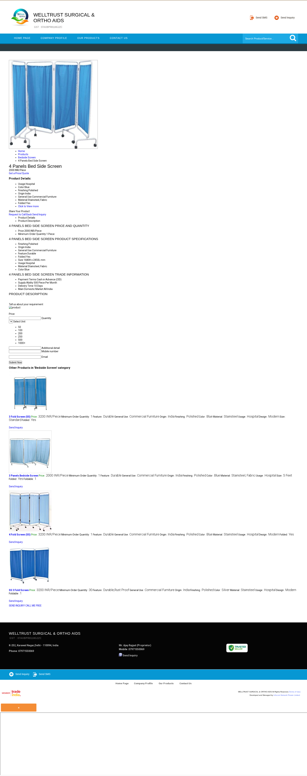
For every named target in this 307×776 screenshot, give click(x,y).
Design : (269, 416)
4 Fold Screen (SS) (20, 534)
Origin (21, 247)
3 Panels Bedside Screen (23, 475)
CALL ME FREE (33, 605)
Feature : (103, 416)
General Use (25, 250)
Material (22, 266)
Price (21, 230)
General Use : (136, 416)
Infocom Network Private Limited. (287, 695)
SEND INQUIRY (17, 605)
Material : (225, 416)
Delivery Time (25, 285)
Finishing (23, 244)
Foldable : (30, 479)
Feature (22, 253)
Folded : (29, 420)
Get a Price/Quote (19, 173)
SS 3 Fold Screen (19, 590)
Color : (205, 416)
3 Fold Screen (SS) (20, 416)
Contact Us (119, 38)
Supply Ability (25, 282)
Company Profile (54, 38)
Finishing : (186, 416)
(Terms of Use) (294, 692)
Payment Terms (27, 279)
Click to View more (28, 206)
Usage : (248, 416)
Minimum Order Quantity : (76, 416)
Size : (284, 475)
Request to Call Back (20, 214)
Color (21, 269)
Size (20, 259)
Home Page (22, 38)
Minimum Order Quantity (32, 234)
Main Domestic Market (30, 289)
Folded (22, 256)
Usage (21, 263)
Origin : (167, 416)
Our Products (88, 38)
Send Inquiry (39, 214)
